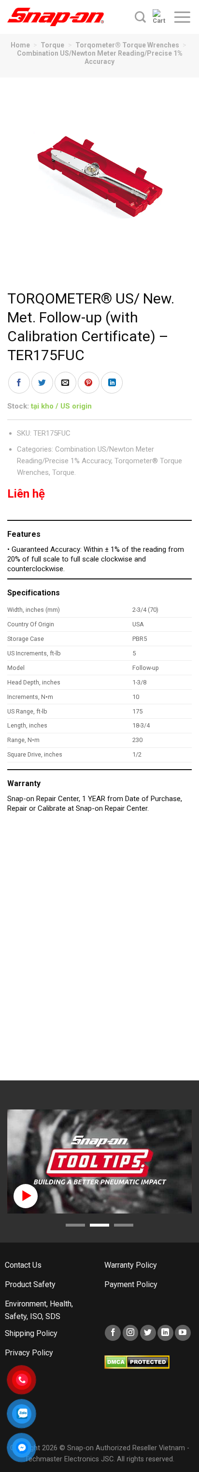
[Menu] (182, 16)
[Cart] (159, 17)
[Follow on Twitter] (148, 1333)
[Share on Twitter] (42, 383)
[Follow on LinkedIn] (165, 1333)
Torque (52, 45)
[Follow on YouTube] (183, 1333)
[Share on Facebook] (19, 383)
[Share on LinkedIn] (112, 383)
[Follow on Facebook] (113, 1333)
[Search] (140, 17)
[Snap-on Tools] (55, 17)
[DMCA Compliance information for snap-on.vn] (137, 1361)
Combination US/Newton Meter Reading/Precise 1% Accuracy (100, 57)
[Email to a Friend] (65, 383)
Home (20, 45)
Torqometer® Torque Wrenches (127, 45)
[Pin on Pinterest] (89, 383)
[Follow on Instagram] (131, 1333)
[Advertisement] (99, 951)
